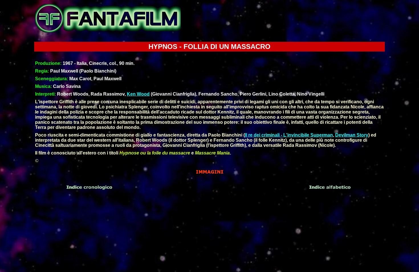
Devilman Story (351, 135)
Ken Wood (138, 94)
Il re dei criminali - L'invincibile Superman (289, 135)
